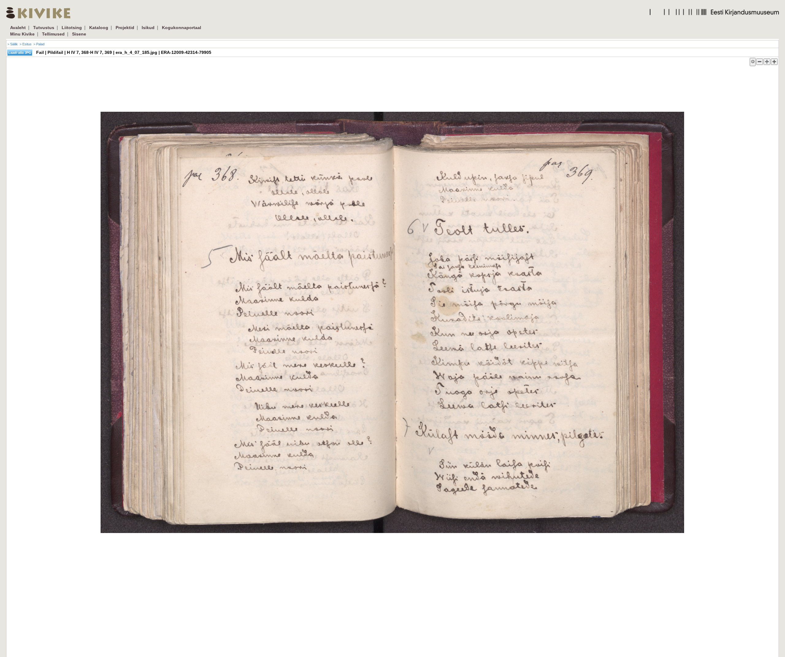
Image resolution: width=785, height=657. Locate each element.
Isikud (148, 27)
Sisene (79, 34)
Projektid (125, 27)
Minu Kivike (22, 34)
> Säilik (12, 44)
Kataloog (98, 27)
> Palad (38, 44)
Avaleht (18, 27)
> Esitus (26, 44)
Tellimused (53, 34)
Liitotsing (72, 27)
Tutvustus (43, 27)
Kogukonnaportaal (181, 27)
